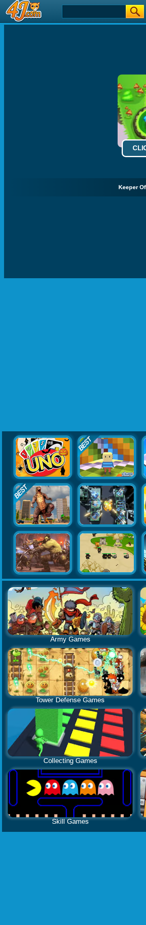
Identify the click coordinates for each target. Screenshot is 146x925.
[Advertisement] (73, 355)
